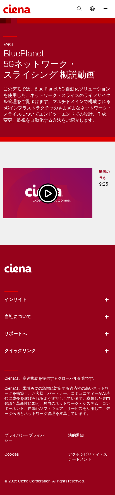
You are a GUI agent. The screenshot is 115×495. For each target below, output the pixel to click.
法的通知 (76, 435)
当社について (17, 316)
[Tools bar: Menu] (104, 9)
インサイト (15, 299)
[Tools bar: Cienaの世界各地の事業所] (92, 9)
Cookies (11, 454)
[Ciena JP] (18, 265)
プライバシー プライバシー (24, 438)
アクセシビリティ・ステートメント (87, 457)
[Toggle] (107, 300)
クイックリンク (20, 350)
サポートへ (15, 333)
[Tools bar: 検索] (79, 9)
